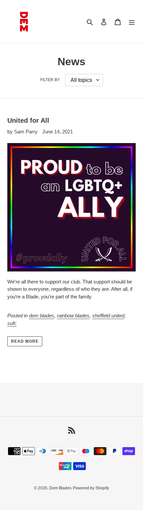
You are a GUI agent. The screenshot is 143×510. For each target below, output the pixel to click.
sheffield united (108, 315)
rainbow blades (73, 315)
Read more (25, 341)
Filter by (50, 80)
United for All (28, 120)
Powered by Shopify (91, 488)
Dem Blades (60, 488)
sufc (12, 323)
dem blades (41, 315)
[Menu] (132, 22)
